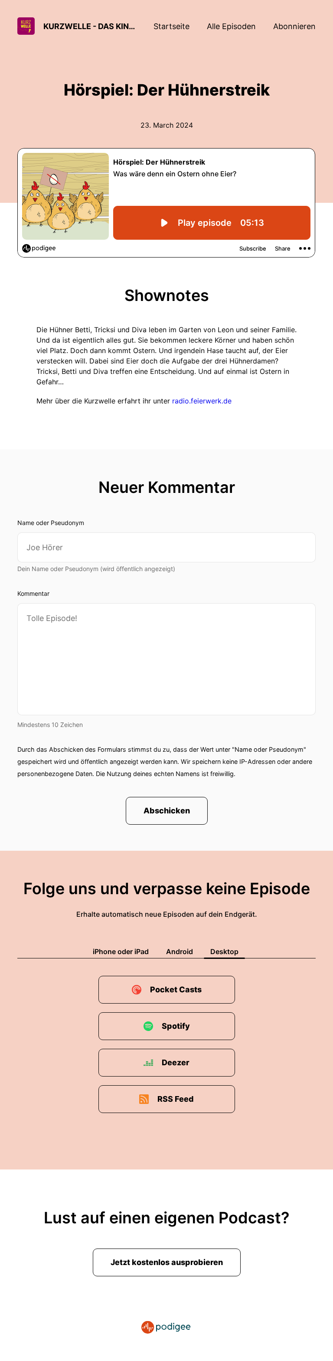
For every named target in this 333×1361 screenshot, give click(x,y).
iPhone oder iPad (121, 951)
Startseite (171, 26)
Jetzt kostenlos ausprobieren (167, 1262)
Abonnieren (294, 26)
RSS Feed (175, 1098)
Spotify (176, 1026)
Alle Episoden (231, 26)
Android (179, 951)
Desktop (224, 951)
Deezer (175, 1062)
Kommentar (33, 593)
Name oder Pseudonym (50, 522)
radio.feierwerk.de (202, 400)
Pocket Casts (176, 989)
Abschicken (167, 810)
